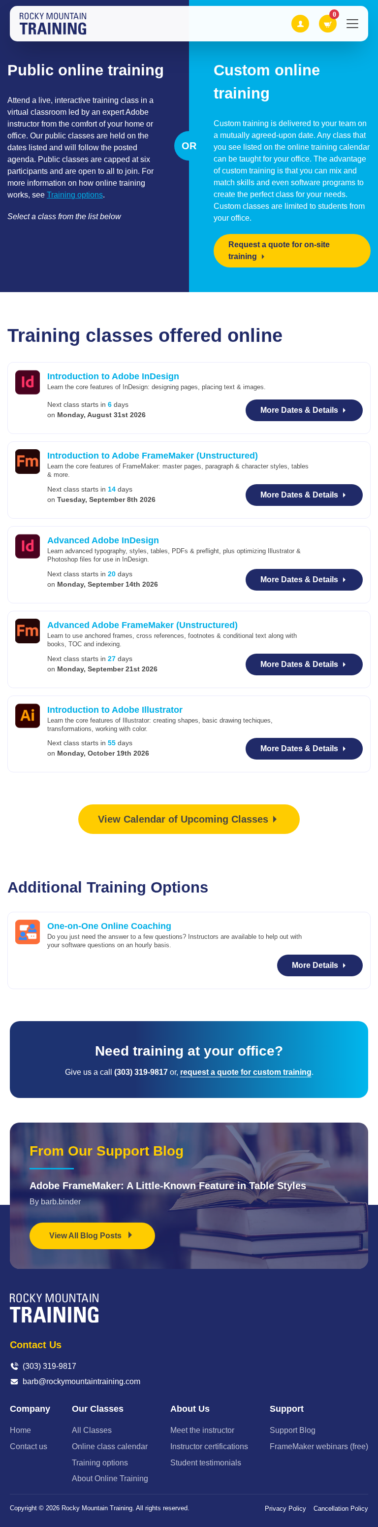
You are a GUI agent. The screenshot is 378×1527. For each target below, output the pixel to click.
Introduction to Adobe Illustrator (115, 710)
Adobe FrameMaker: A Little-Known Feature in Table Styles (168, 1185)
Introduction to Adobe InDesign (113, 376)
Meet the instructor (202, 1430)
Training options (75, 195)
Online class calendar (110, 1446)
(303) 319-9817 (49, 1366)
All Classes (92, 1430)
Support (287, 1409)
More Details (315, 965)
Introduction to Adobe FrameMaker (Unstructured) (152, 456)
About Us (190, 1409)
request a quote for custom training (246, 1072)
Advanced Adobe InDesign (103, 540)
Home (20, 1430)
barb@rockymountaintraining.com (81, 1381)
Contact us (28, 1446)
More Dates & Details (299, 410)
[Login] (300, 24)
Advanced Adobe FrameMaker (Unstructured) (142, 625)
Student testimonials (205, 1463)
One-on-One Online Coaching (109, 926)
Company (30, 1409)
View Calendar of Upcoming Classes (183, 819)
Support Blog (292, 1430)
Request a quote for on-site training (279, 250)
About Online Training (110, 1478)
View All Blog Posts (86, 1235)
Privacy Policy (285, 1508)
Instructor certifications (209, 1446)
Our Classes (98, 1409)
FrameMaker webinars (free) (319, 1446)
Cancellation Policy (341, 1508)
